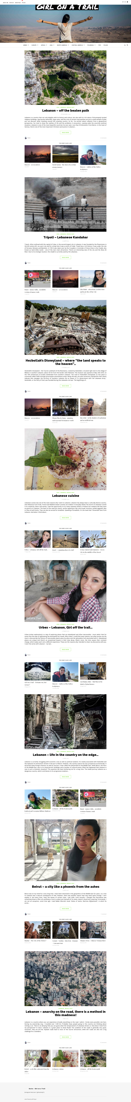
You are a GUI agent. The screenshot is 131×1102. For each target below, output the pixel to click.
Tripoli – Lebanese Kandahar (66, 237)
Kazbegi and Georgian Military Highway (38, 811)
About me (5, 2)
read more (65, 132)
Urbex (25, 45)
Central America (77, 45)
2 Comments (103, 138)
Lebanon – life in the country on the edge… (66, 755)
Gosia (28, 138)
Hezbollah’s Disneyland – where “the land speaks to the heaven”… (66, 362)
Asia (51, 45)
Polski (106, 45)
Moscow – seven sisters (32, 165)
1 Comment (103, 914)
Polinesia (90, 45)
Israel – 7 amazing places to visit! (63, 550)
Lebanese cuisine (65, 495)
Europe (34, 45)
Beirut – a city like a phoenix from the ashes (65, 886)
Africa (43, 45)
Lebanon (63, 107)
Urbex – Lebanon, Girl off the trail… (36, 550)
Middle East (70, 107)
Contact (11, 2)
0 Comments (103, 263)
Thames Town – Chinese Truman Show (93, 941)
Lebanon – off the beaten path (65, 110)
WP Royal (34, 1099)
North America (62, 45)
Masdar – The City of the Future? (35, 941)
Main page (18, 2)
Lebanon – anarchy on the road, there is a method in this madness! (66, 1013)
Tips (99, 45)
